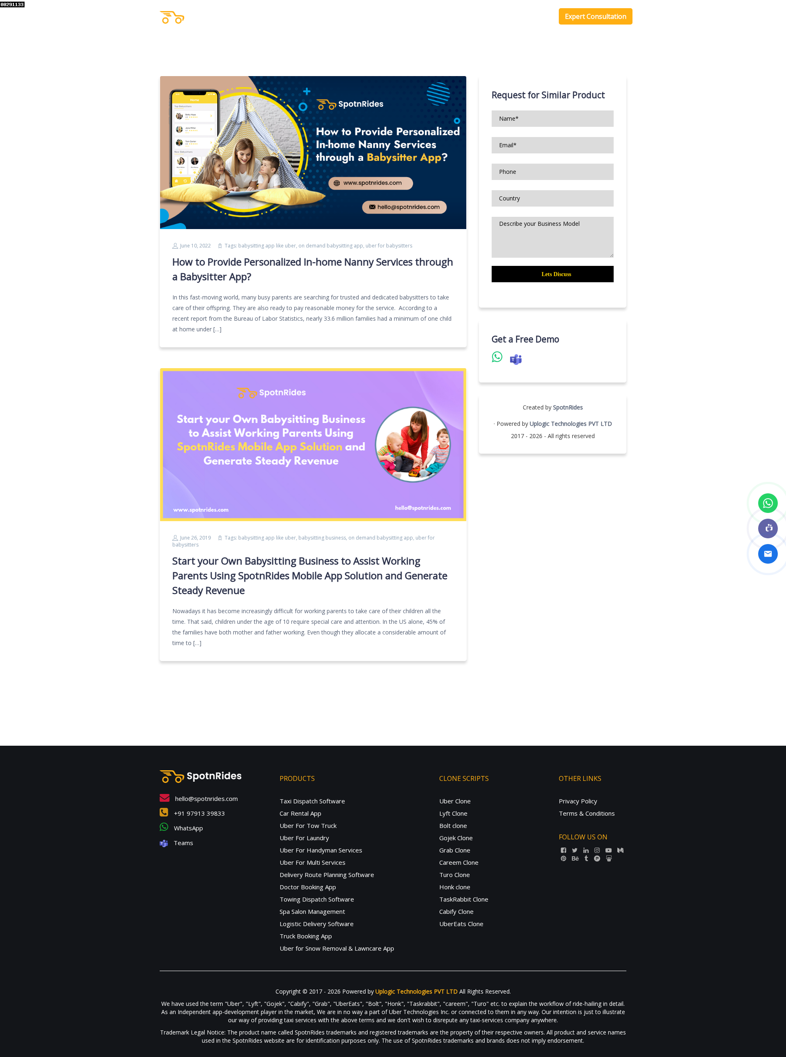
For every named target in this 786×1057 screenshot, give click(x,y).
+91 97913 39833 (198, 813)
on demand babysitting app (330, 245)
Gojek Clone (456, 838)
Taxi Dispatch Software (312, 801)
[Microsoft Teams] (768, 528)
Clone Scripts (497, 16)
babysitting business (322, 537)
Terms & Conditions (587, 813)
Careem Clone (459, 862)
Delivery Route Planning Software (327, 874)
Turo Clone (454, 874)
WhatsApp (187, 828)
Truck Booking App (306, 936)
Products (447, 16)
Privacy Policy (578, 801)
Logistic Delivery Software (317, 924)
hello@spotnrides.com (206, 798)
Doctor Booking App (308, 887)
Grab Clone (454, 850)
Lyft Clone (453, 813)
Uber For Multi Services (313, 862)
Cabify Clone (456, 911)
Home (416, 16)
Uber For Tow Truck (308, 825)
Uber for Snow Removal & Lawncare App (337, 948)
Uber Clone (455, 801)
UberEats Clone (461, 924)
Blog (539, 16)
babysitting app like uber (267, 245)
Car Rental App (300, 813)
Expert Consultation (595, 16)
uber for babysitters (389, 245)
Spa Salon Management (312, 911)
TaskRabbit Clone (463, 899)
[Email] (768, 554)
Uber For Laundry (304, 838)
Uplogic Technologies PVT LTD (571, 423)
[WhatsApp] (768, 503)
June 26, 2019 (195, 537)
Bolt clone (453, 825)
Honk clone (454, 887)
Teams (182, 843)
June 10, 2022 (195, 245)
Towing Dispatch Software (317, 899)
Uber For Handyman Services (321, 850)
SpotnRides (568, 407)
